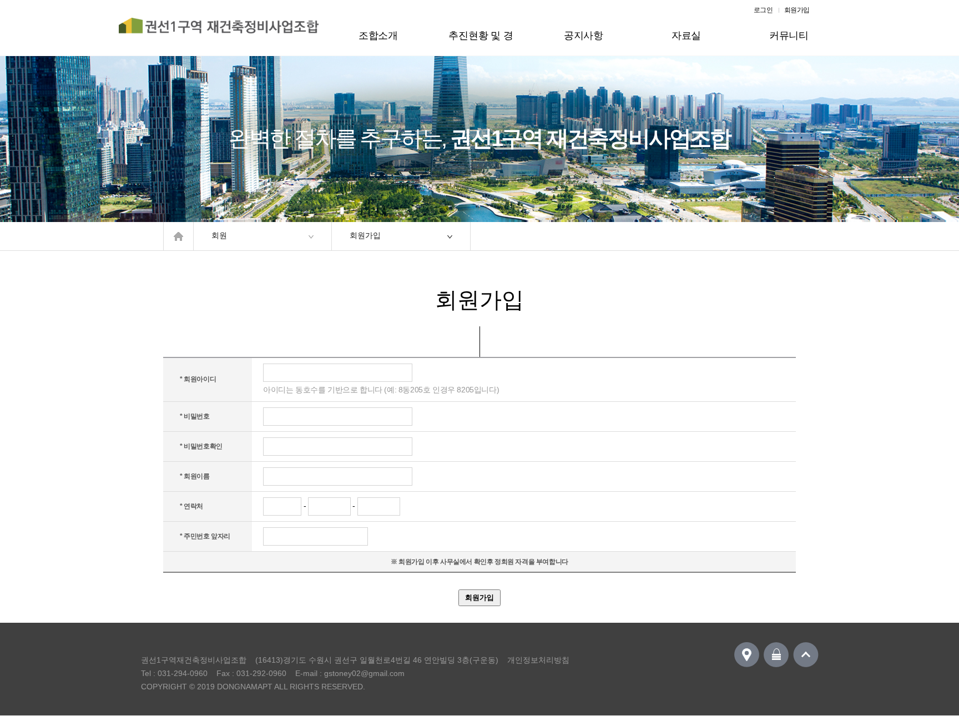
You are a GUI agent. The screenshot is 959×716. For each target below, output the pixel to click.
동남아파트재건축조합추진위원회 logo (219, 32)
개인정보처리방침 (538, 660)
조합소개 (378, 35)
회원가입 (797, 10)
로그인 (763, 10)
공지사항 (583, 35)
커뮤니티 (789, 35)
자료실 (686, 35)
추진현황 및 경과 (480, 43)
